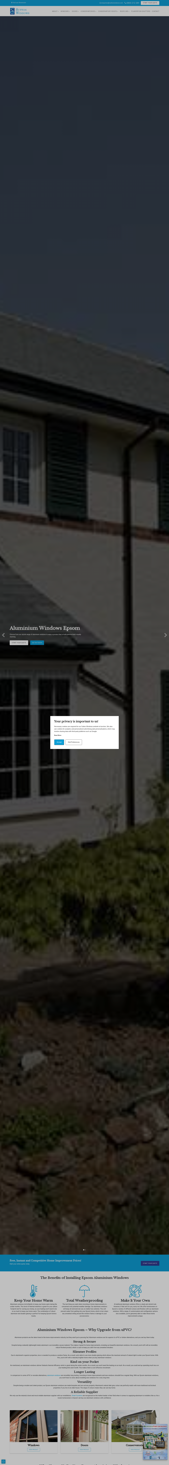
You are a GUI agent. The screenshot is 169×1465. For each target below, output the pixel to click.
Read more (57, 735)
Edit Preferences (74, 742)
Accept (59, 742)
